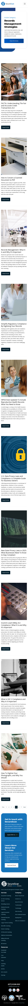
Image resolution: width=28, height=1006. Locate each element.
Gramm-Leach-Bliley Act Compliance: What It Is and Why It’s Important (13, 625)
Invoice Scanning (5, 929)
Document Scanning (6, 895)
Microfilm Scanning (5, 926)
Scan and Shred (11, 865)
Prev (3, 807)
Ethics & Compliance (20, 920)
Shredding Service (5, 904)
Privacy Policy (21, 1002)
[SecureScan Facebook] (10, 990)
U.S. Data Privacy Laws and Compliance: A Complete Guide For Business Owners (13, 478)
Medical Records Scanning (5, 908)
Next (24, 807)
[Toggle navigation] (25, 3)
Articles (3, 969)
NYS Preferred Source (20, 914)
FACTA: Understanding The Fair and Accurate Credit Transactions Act (13, 105)
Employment (18, 917)
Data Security (18, 911)
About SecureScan (19, 895)
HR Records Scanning (6, 932)
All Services (3, 943)
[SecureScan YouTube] (17, 990)
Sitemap (3, 975)
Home (2, 889)
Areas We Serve (19, 902)
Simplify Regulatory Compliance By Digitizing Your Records (14, 325)
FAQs (2, 960)
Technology (18, 908)
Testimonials (18, 905)
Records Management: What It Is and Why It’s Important (13, 251)
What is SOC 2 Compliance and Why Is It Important (13, 700)
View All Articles (14, 41)
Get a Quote (4, 972)
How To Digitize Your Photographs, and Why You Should (12, 775)
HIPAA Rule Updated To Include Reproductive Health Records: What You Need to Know (13, 402)
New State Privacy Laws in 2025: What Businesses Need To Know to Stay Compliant (14, 552)
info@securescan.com (14, 986)
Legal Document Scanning (5, 913)
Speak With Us (11, 835)
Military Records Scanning (5, 939)
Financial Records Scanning (5, 918)
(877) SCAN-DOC (14, 984)
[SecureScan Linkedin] (14, 990)
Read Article (5, 127)
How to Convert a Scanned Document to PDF (11, 179)
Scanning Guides (3, 964)
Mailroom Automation (6, 935)
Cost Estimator (3, 956)
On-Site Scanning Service (5, 900)
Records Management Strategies (12, 889)
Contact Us (18, 899)
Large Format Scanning (7, 922)
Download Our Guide (3, 951)
